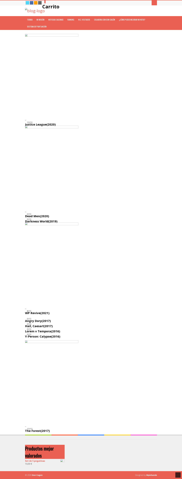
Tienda (30, 19)
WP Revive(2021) (37, 313)
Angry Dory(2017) (38, 321)
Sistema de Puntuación (36, 26)
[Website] (40, 3)
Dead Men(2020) (37, 216)
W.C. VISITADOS (84, 19)
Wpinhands (151, 475)
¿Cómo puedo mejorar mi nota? (132, 19)
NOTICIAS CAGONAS (55, 19)
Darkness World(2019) (41, 221)
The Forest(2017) (37, 431)
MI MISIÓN (40, 19)
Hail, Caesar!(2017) (39, 326)
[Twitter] (27, 3)
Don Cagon (37, 475)
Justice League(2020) (40, 124)
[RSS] (35, 3)
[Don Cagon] (35, 10)
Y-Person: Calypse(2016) (42, 336)
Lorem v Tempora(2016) (42, 331)
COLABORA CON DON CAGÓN (104, 19)
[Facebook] (31, 3)
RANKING (70, 19)
